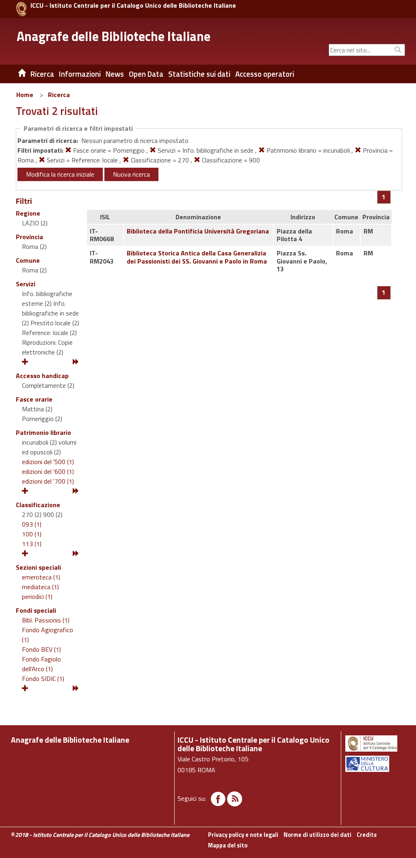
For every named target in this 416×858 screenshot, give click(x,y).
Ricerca (59, 94)
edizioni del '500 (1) (48, 462)
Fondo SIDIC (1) (43, 678)
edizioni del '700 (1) (48, 481)
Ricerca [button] (42, 74)
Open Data (146, 74)
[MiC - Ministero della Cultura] (374, 764)
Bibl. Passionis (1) (45, 620)
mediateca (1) (40, 587)
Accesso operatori (264, 74)
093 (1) (31, 524)
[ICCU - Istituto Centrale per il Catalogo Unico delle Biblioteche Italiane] (21, 9)
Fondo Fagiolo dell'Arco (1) (41, 664)
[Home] (16, 74)
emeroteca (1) (41, 577)
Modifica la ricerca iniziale (60, 174)
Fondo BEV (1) (41, 649)
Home (24, 94)
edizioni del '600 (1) (48, 471)
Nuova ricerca (131, 174)
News (115, 74)
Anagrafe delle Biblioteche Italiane (113, 36)
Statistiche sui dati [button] (199, 74)
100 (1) (31, 534)
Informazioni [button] (80, 74)
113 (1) (31, 544)
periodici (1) (37, 596)
